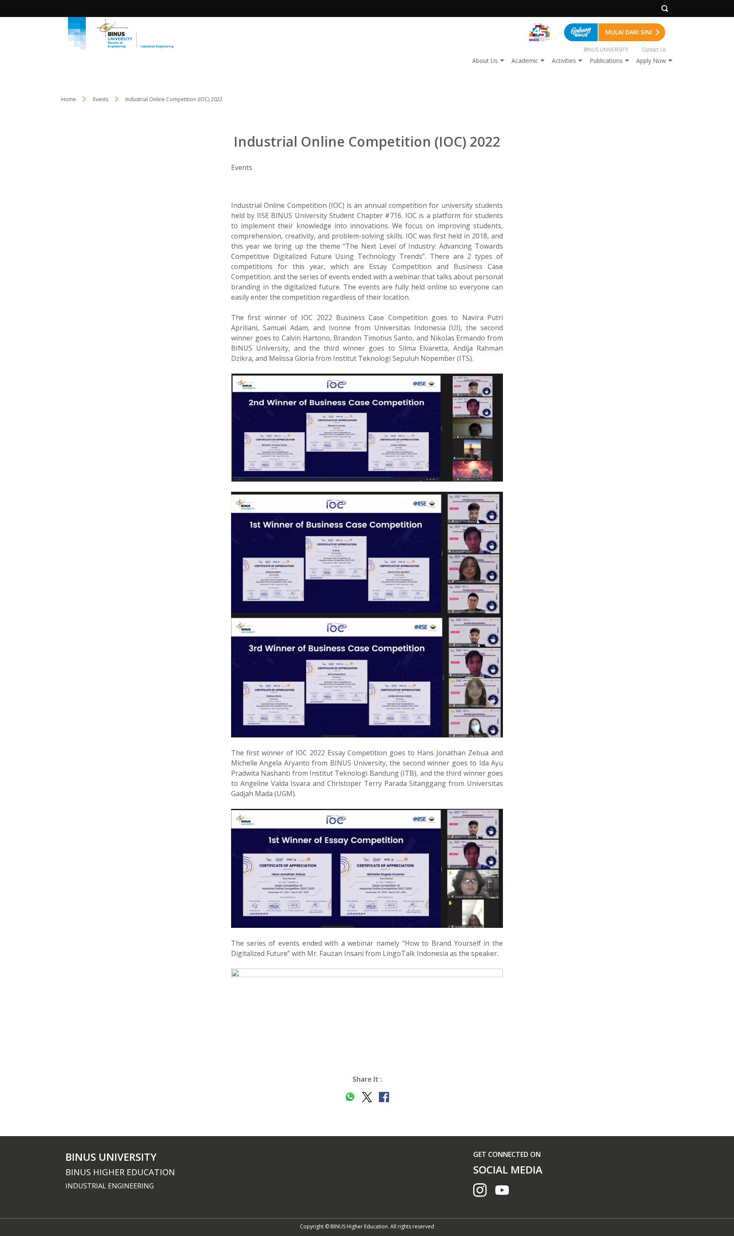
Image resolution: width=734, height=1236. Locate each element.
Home (68, 99)
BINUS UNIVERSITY (606, 49)
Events (100, 99)
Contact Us (654, 49)
